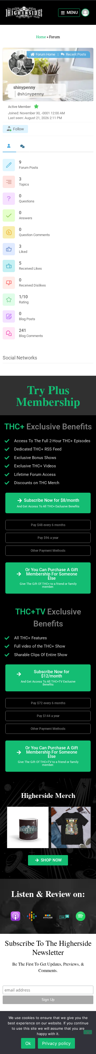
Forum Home (45, 54)
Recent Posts (75, 54)
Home (41, 36)
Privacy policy (56, 1043)
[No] (87, 1032)
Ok (28, 1043)
